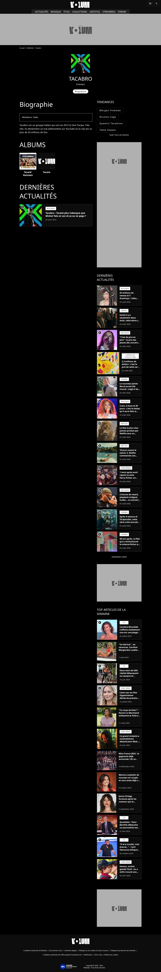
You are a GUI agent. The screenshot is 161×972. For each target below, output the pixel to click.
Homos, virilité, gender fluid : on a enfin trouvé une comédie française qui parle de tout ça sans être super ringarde (129, 874)
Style (67, 11)
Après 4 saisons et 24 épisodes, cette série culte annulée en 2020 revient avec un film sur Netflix (130, 522)
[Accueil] (80, 5)
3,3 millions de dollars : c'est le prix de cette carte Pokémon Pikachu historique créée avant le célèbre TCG (131, 369)
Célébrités (30, 48)
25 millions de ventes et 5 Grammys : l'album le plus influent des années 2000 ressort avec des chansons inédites (129, 301)
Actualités (41, 11)
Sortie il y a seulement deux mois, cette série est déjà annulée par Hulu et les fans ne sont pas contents (129, 322)
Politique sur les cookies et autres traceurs (94, 950)
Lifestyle (95, 11)
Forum (122, 11)
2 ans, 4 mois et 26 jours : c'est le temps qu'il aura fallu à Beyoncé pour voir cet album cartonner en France (130, 412)
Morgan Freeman (110, 110)
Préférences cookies (111, 955)
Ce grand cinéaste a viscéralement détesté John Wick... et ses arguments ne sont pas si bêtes (130, 741)
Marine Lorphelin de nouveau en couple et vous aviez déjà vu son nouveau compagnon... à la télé (129, 781)
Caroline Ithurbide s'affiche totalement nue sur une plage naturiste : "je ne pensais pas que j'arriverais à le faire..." (130, 635)
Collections (79, 11)
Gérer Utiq (98, 955)
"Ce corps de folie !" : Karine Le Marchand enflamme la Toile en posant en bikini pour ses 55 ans (129, 716)
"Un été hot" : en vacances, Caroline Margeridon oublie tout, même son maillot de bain (128, 650)
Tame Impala (107, 129)
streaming (109, 11)
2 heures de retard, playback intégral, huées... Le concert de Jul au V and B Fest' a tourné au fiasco (129, 501)
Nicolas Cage (107, 116)
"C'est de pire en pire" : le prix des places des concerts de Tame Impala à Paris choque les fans (129, 344)
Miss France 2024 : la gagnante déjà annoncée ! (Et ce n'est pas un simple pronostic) (129, 759)
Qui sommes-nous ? (56, 950)
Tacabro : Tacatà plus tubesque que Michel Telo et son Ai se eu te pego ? (66, 214)
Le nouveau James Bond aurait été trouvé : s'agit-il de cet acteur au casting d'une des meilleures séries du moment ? (130, 392)
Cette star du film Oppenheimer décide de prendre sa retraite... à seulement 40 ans (130, 698)
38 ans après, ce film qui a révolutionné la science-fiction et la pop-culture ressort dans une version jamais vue (130, 545)
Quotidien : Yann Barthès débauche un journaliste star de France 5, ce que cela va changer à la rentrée (129, 829)
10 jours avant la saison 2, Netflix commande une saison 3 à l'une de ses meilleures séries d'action (130, 457)
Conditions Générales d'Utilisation (35, 950)
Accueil (22, 48)
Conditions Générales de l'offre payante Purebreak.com (62, 955)
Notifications (88, 955)
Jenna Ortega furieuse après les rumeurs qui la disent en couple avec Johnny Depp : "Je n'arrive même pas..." (128, 804)
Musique (56, 11)
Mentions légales (71, 950)
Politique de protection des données (123, 950)
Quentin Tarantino (111, 123)
